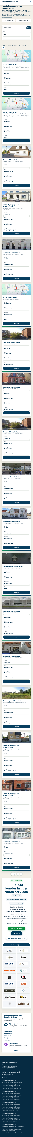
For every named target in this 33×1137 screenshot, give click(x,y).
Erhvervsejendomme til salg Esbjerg (11, 1086)
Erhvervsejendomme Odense (9, 1128)
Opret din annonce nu (16, 928)
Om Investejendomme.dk (8, 1074)
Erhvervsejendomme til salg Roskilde (11, 1119)
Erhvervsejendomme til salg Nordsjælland (12, 1129)
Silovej (6, 1038)
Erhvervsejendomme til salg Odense (11, 1085)
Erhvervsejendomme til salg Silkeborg (11, 1095)
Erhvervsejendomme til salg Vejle (10, 1118)
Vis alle (17, 1050)
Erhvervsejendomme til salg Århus (10, 1097)
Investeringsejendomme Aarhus (10, 1110)
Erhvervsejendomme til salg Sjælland (11, 1084)
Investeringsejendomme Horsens (10, 1117)
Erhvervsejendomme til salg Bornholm (11, 1099)
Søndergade (7, 1035)
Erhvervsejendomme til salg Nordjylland (12, 1132)
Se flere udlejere (16, 945)
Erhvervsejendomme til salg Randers (11, 1104)
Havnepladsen (8, 1033)
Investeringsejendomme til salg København (13, 1126)
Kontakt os (4, 1077)
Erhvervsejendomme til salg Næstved (11, 1088)
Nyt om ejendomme (7, 1075)
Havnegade (7, 1040)
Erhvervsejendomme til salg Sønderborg (12, 1108)
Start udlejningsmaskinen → (16, 938)
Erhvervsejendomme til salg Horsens (11, 1115)
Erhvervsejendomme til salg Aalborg (11, 1093)
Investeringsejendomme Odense (10, 1121)
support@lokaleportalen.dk (9, 1067)
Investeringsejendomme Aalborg (10, 1130)
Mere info (16, 93)
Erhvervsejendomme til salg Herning (11, 1107)
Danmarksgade (8, 1031)
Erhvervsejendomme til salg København (12, 1082)
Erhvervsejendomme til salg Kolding (11, 1096)
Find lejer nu (16, 933)
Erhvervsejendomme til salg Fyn (10, 1106)
